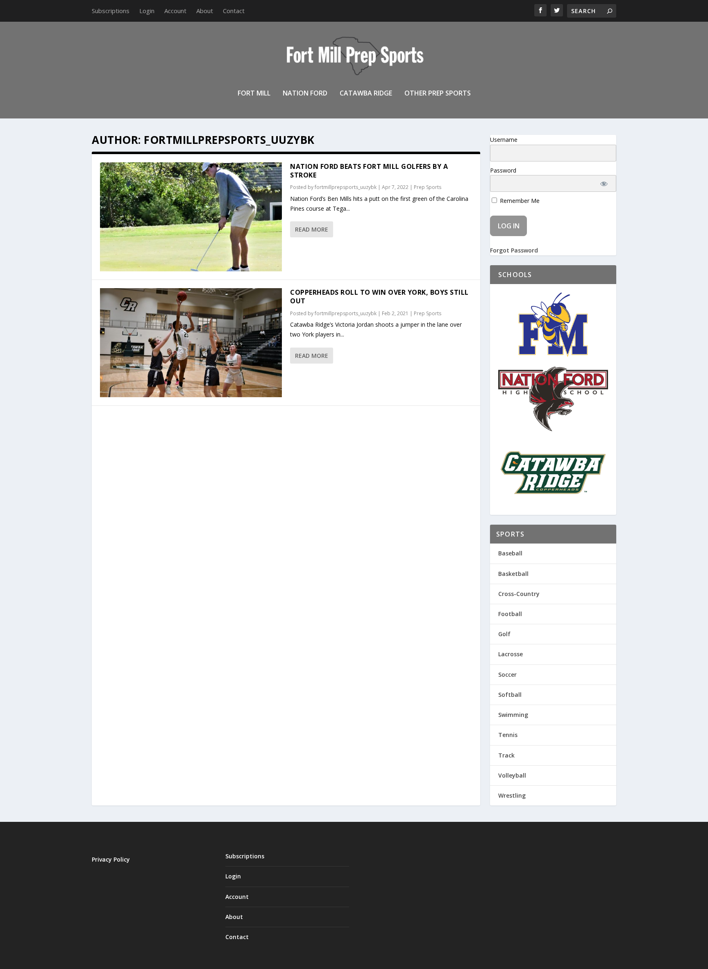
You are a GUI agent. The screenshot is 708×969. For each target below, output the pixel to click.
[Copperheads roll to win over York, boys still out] (191, 342)
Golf (504, 634)
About (204, 11)
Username (503, 139)
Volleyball (512, 775)
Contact (234, 11)
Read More (311, 229)
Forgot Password (514, 250)
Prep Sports (427, 187)
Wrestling (512, 795)
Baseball (510, 553)
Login (146, 11)
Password (503, 170)
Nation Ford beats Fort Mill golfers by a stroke (369, 171)
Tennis (507, 735)
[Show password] (604, 183)
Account (175, 11)
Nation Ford (305, 94)
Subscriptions (110, 11)
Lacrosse (510, 654)
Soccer (507, 674)
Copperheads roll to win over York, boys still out (379, 296)
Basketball (513, 574)
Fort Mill (254, 94)
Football (510, 614)
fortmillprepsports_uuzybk (346, 187)
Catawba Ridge (366, 94)
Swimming (513, 715)
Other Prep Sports (437, 94)
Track (506, 755)
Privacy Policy (111, 859)
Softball (510, 694)
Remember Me (519, 201)
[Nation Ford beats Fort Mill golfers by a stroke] (191, 216)
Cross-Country (519, 594)
